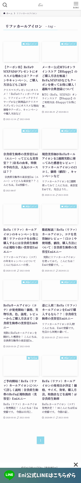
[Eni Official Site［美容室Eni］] (40, 5)
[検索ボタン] (5, 5)
